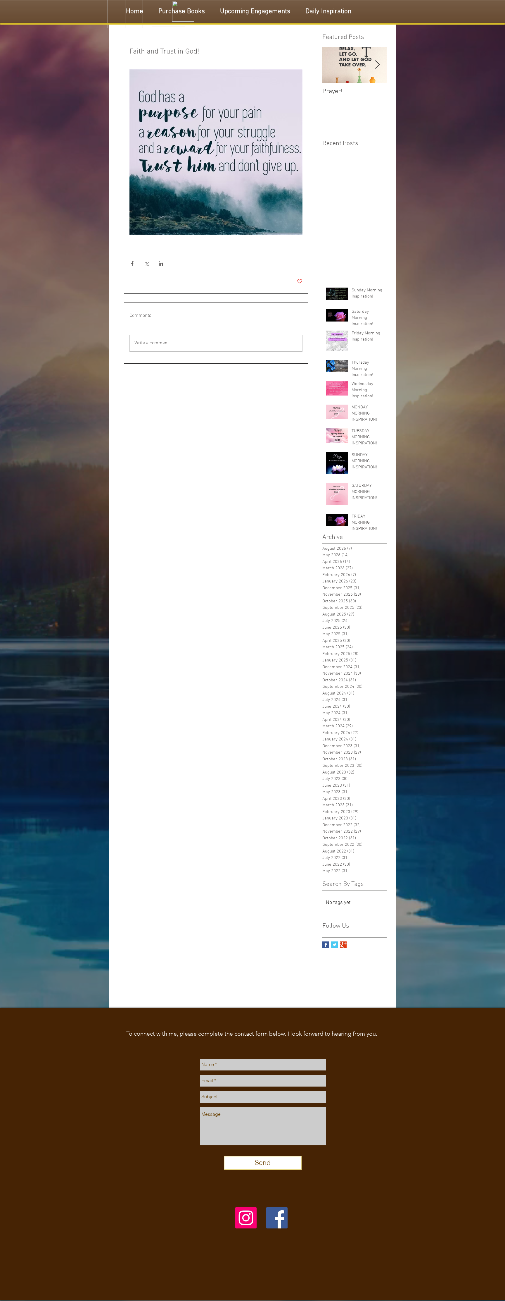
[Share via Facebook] (132, 263)
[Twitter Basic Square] (334, 944)
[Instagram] (246, 1217)
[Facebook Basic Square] (325, 944)
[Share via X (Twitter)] (146, 263)
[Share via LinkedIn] (161, 263)
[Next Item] (377, 64)
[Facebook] (277, 1217)
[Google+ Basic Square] (343, 944)
